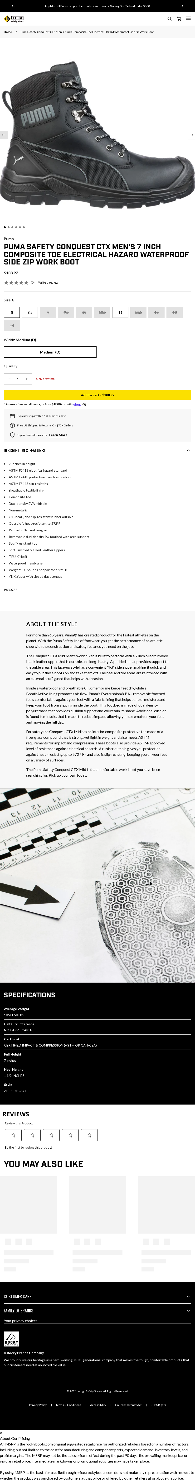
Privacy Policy (38, 1405)
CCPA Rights (158, 1405)
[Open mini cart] (179, 18)
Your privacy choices (20, 1320)
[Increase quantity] (26, 379)
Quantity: (11, 366)
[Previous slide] (13, 6)
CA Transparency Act (128, 1405)
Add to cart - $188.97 (136, 396)
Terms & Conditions (68, 1405)
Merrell (55, 6)
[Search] (169, 19)
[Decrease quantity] (9, 379)
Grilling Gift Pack (120, 6)
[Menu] (188, 18)
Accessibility (98, 1405)
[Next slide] (182, 6)
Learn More (58, 435)
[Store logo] (14, 18)
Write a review (48, 282)
